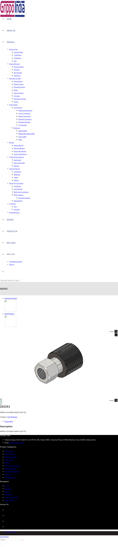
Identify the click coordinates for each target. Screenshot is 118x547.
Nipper (7, 463)
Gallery (7, 492)
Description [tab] (9, 421)
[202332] (10, 326)
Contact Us (9, 494)
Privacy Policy (10, 500)
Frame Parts (9, 460)
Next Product (9, 314)
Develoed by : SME (10, 532)
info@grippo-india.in (16, 443)
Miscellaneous (10, 477)
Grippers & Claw (11, 457)
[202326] (10, 311)
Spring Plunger (10, 454)
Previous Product (11, 298)
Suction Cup (9, 451)
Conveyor (8, 474)
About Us (8, 489)
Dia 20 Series (12, 417)
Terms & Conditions (12, 497)
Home (7, 486)
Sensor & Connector (12, 471)
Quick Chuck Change (12, 466)
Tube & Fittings (10, 469)
